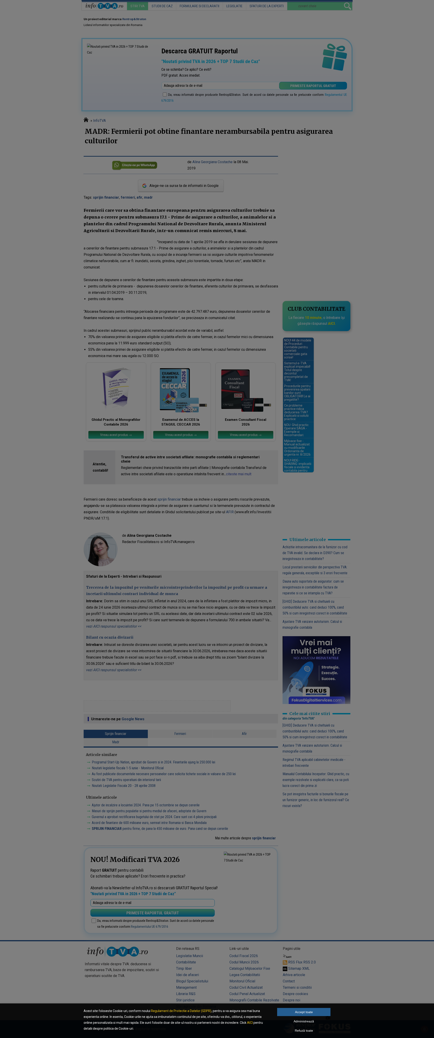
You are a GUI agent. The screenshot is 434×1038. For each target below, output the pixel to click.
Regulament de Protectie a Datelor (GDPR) (181, 1011)
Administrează (304, 1021)
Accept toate (304, 1012)
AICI (250, 1022)
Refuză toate (304, 1030)
